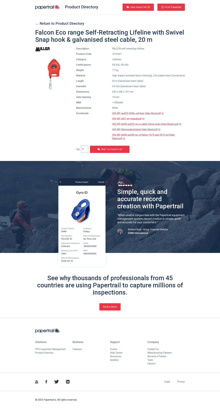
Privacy (181, 381)
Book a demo (110, 306)
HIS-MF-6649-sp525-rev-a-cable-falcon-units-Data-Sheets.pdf (145, 124)
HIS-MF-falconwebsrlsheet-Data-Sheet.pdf (135, 129)
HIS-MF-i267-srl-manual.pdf (127, 118)
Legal (167, 381)
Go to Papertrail (173, 7)
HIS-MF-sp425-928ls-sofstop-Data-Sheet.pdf (136, 113)
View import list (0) (140, 7)
